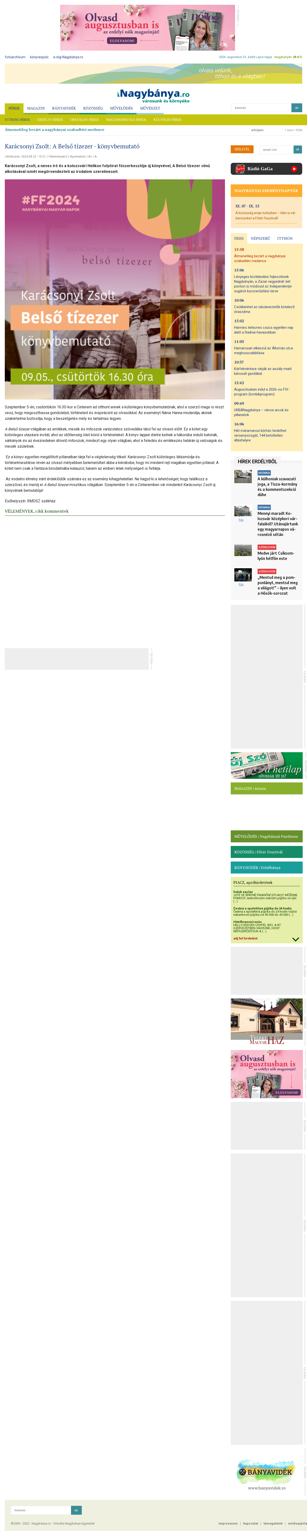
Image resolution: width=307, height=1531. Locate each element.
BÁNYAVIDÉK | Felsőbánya (257, 867)
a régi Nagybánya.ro (68, 57)
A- (95, 156)
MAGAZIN (36, 108)
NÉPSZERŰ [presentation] (260, 238)
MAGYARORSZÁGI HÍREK (126, 120)
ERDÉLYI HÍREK (50, 120)
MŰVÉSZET (150, 108)
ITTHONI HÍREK (17, 120)
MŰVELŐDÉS (121, 108)
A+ (90, 156)
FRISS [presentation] (239, 238)
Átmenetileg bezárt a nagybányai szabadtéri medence (54, 129)
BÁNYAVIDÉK (64, 108)
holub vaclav (243, 891)
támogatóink (273, 1523)
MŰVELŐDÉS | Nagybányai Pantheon (266, 836)
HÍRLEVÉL (242, 149)
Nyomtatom (78, 156)
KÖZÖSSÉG (93, 108)
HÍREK (14, 108)
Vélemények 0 (57, 156)
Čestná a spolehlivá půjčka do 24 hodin (262, 908)
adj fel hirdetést (245, 938)
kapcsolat (250, 1523)
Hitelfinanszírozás (247, 921)
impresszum (228, 1523)
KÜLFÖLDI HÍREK (168, 120)
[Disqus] (115, 580)
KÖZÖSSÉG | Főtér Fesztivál (258, 852)
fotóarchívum (15, 57)
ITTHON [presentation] (285, 238)
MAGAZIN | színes (250, 788)
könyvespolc (39, 57)
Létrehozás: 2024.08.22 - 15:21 (25, 156)
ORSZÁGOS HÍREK (84, 120)
